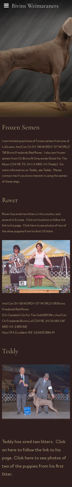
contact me (9, 175)
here (33, 225)
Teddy (47, 170)
